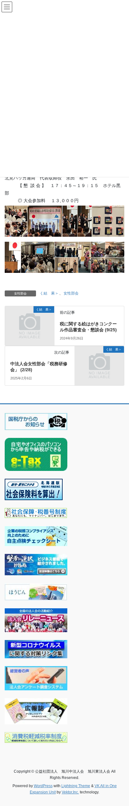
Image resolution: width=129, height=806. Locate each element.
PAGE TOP (120, 776)
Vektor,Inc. (70, 792)
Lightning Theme (75, 786)
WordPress (43, 786)
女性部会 (71, 293)
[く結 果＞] (29, 320)
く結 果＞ (49, 293)
